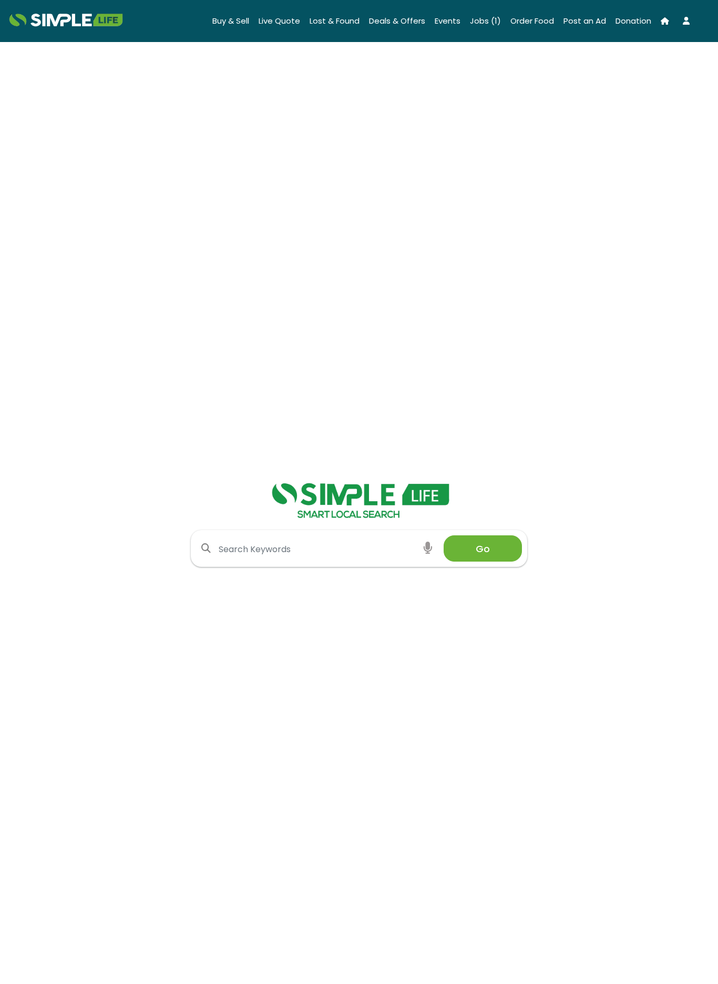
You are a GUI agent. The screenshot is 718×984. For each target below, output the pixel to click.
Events (447, 20)
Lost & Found (335, 20)
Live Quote (279, 20)
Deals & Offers (397, 20)
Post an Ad (584, 20)
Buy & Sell (230, 20)
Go (483, 548)
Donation (633, 20)
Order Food (532, 20)
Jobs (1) (485, 20)
